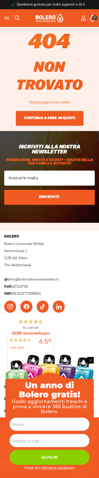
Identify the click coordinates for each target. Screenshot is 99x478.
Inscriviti (49, 197)
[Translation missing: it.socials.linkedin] (59, 306)
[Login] (83, 18)
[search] (17, 18)
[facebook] (26, 306)
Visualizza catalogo (7, 18)
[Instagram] (10, 306)
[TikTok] (43, 306)
